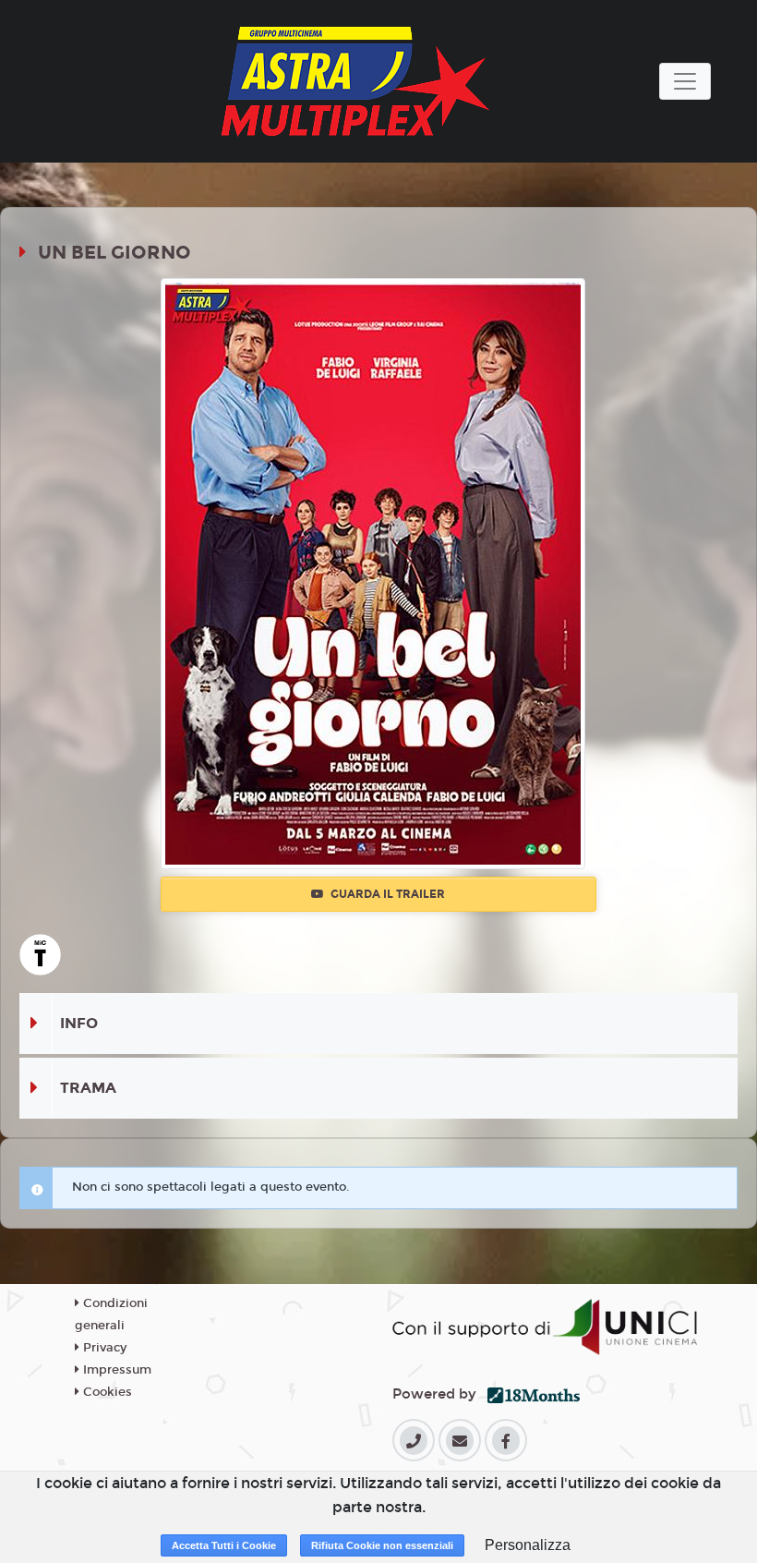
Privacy (102, 1347)
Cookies (105, 1392)
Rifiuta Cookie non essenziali (382, 1545)
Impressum (115, 1370)
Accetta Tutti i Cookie (224, 1545)
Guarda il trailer (386, 894)
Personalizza (528, 1545)
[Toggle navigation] (685, 81)
